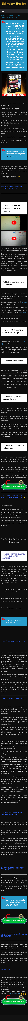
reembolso (23, 312)
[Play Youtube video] (14, 222)
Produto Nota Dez (14, 994)
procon (24, 302)
